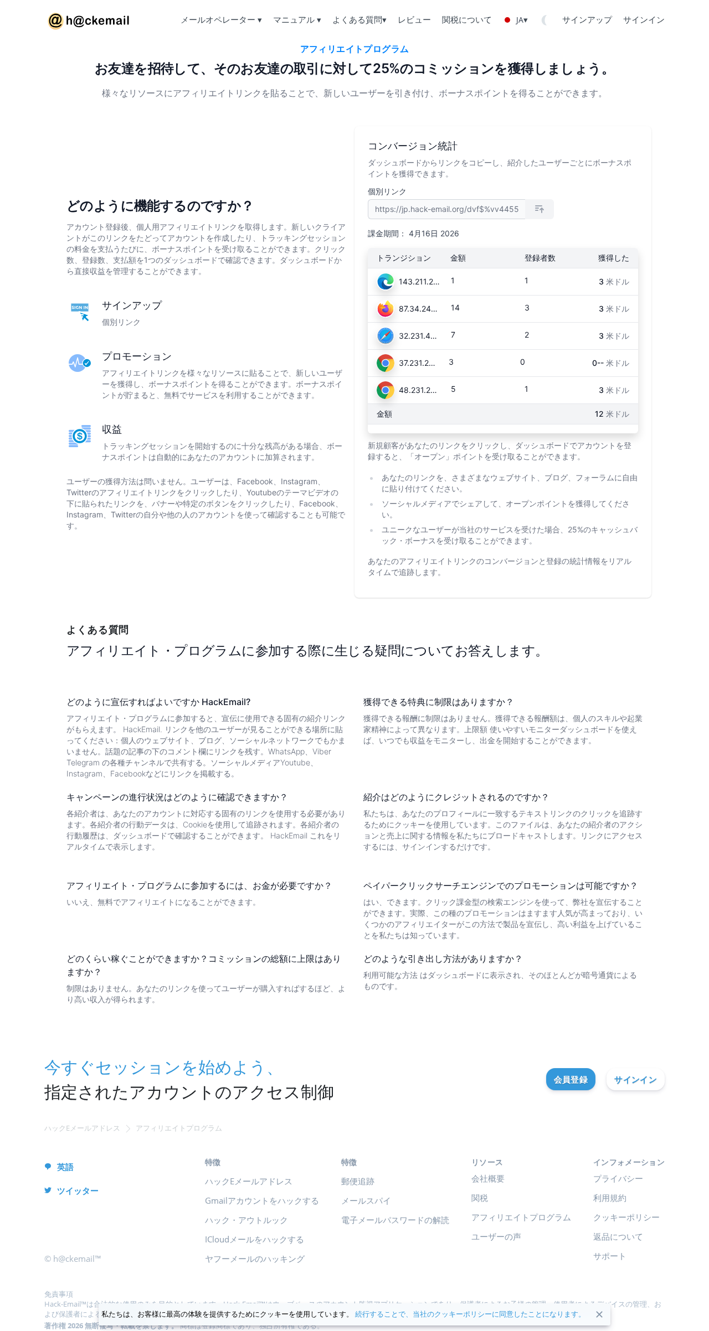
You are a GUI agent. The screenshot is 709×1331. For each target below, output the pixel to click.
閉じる (599, 1314)
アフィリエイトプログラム (521, 1217)
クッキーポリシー (626, 1217)
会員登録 (571, 1079)
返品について (618, 1236)
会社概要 (488, 1178)
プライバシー (618, 1178)
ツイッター (78, 1190)
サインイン (635, 1079)
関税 (479, 1197)
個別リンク (387, 191)
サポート (609, 1255)
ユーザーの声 (496, 1236)
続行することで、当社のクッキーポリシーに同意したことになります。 (470, 1314)
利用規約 (609, 1197)
